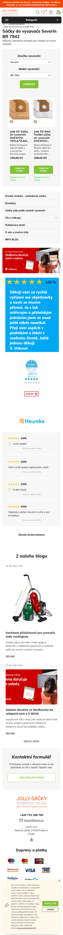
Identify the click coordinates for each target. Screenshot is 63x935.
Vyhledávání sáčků (16, 24)
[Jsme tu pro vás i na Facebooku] (31, 840)
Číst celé (10, 656)
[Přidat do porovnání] (11, 121)
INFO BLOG (11, 239)
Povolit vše (50, 903)
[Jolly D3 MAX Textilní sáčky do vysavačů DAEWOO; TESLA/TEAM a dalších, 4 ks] (43, 109)
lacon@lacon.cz (34, 820)
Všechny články (31, 741)
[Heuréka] (31, 424)
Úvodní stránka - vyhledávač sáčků (25, 196)
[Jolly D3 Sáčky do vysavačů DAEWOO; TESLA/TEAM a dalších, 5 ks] (19, 109)
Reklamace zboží (15, 225)
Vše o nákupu (13, 217)
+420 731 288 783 (31, 815)
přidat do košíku (20, 169)
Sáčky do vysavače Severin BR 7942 (19, 27)
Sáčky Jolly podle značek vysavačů (25, 210)
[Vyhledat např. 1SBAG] (37, 12)
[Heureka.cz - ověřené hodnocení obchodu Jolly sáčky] (31, 373)
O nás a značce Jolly (16, 232)
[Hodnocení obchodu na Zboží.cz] (31, 393)
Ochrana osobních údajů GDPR (26, 928)
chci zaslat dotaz (31, 777)
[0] (43, 12)
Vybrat (50, 909)
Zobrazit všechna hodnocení (31, 534)
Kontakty (10, 203)
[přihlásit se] (50, 12)
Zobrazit (29, 84)
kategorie (31, 19)
